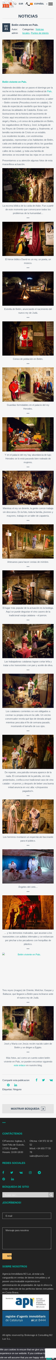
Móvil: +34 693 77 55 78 (40, 1150)
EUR (21, 4)
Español (39, 4)
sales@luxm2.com (39, 1156)
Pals (49, 91)
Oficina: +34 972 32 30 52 (41, 1143)
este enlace (20, 1065)
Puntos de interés (40, 33)
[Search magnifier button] (51, 1194)
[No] (53, 1358)
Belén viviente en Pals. (25, 25)
